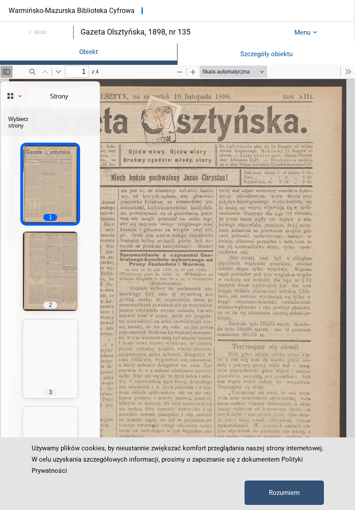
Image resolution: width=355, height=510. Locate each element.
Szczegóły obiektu (266, 54)
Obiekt (88, 52)
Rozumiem (284, 493)
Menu (302, 32)
